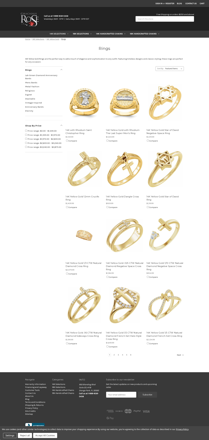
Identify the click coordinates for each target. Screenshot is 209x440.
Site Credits (30, 411)
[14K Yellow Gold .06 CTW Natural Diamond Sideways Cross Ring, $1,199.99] (84, 305)
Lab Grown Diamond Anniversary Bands (41, 77)
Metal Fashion (32, 86)
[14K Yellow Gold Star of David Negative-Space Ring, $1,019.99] (165, 102)
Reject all (25, 435)
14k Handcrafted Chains (109, 33)
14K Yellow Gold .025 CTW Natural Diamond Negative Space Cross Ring (124, 266)
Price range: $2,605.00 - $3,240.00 (44, 143)
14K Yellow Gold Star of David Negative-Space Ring (162, 132)
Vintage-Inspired (33, 102)
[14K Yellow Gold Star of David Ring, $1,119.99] (165, 169)
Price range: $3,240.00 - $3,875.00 (44, 147)
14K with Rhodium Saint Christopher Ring (79, 132)
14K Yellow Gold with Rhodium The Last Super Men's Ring (122, 132)
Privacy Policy (31, 408)
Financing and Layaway (36, 387)
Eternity (29, 111)
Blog (179, 3)
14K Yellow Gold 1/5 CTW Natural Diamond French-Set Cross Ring (164, 334)
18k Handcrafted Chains (143, 33)
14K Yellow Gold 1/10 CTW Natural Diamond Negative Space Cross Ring (164, 266)
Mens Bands (31, 82)
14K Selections (58, 33)
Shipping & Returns (34, 405)
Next (179, 355)
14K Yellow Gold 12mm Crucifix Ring (82, 198)
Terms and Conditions (35, 402)
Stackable (30, 98)
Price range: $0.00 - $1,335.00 (42, 131)
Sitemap (29, 414)
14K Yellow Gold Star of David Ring (162, 198)
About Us (29, 396)
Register (169, 3)
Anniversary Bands (34, 107)
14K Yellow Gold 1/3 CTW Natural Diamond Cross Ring (83, 265)
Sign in (159, 3)
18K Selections (81, 33)
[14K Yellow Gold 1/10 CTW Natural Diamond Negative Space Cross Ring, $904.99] (165, 235)
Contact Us (191, 3)
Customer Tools (32, 390)
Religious (30, 90)
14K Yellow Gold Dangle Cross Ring (122, 198)
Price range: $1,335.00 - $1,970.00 (43, 135)
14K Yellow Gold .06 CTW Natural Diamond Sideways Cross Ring (84, 334)
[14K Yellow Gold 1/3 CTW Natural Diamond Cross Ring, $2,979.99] (84, 235)
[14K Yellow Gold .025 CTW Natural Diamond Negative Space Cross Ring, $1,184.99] (124, 235)
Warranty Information (35, 384)
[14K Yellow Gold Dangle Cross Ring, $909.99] (124, 169)
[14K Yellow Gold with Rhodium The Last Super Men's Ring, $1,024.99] (124, 102)
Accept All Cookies (45, 435)
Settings (10, 435)
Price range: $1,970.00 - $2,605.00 (44, 139)
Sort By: (160, 68)
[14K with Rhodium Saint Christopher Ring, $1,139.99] (84, 102)
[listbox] (174, 68)
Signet (28, 94)
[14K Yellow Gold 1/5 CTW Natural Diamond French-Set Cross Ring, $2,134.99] (165, 305)
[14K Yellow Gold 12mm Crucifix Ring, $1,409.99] (84, 169)
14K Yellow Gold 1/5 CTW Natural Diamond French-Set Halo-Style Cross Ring (124, 335)
